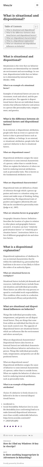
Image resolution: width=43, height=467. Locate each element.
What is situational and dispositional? (20, 30)
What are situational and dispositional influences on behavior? (21, 44)
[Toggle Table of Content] (34, 27)
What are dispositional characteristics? (21, 38)
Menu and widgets (37, 7)
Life (32, 435)
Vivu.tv (7, 5)
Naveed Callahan (21, 435)
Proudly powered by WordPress (13, 463)
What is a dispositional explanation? (20, 41)
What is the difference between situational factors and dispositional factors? (21, 33)
